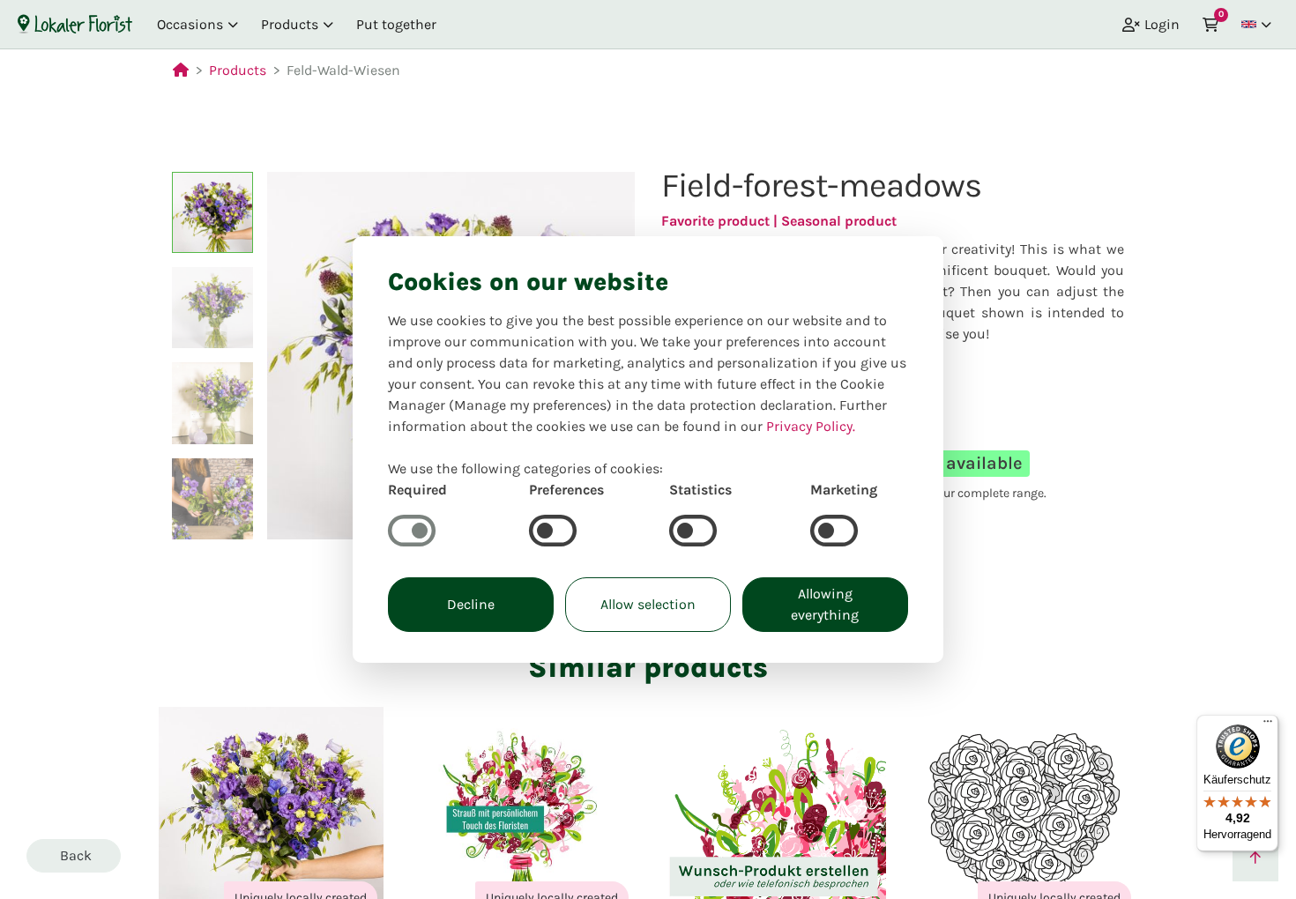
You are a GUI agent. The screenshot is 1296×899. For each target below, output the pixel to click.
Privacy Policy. (810, 426)
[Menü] (1267, 725)
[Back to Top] (1255, 858)
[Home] (75, 24)
